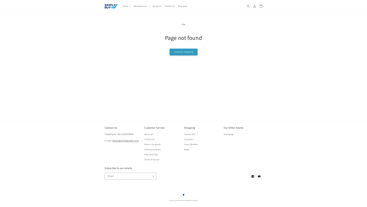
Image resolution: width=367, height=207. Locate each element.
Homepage (229, 134)
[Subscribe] (153, 176)
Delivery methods (152, 149)
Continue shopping (183, 51)
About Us (148, 134)
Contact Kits (189, 134)
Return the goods (152, 144)
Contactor (188, 139)
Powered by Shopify (191, 200)
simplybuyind (179, 200)
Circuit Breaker (191, 144)
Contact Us (149, 139)
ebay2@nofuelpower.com (125, 140)
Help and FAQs (151, 154)
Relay (186, 149)
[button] (127, 6)
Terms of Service (151, 159)
